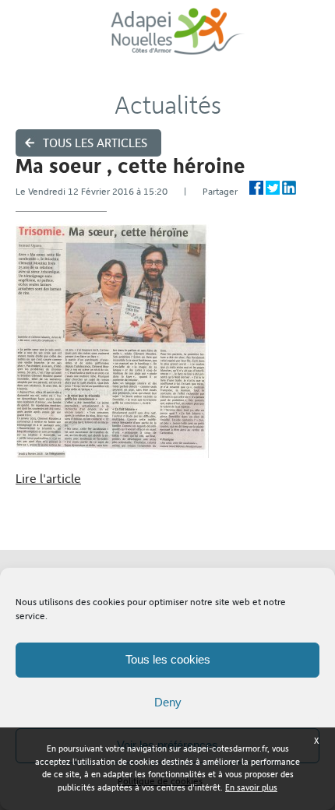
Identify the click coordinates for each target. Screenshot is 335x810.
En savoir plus (251, 788)
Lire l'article (48, 478)
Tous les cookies (167, 659)
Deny (168, 702)
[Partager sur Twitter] (273, 188)
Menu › (312, 39)
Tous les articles (95, 143)
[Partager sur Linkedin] (289, 188)
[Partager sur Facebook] (256, 188)
